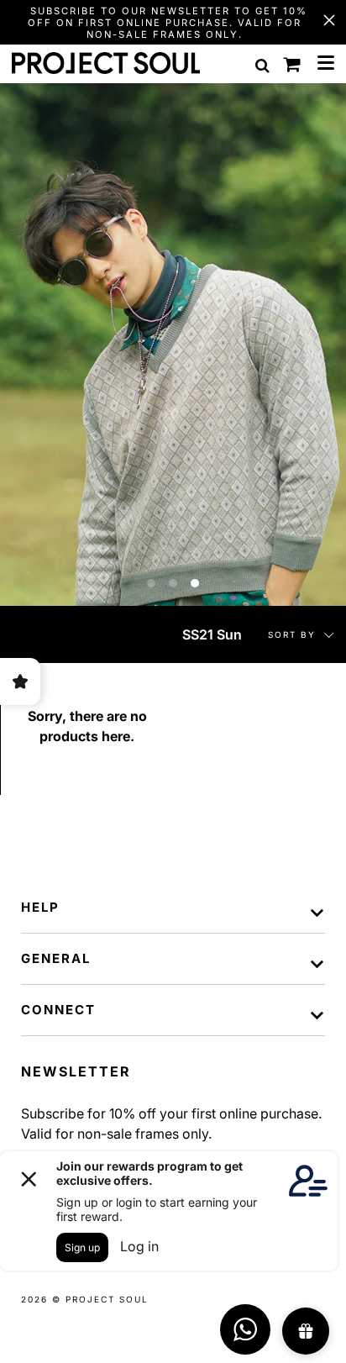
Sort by (294, 634)
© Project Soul (100, 1299)
